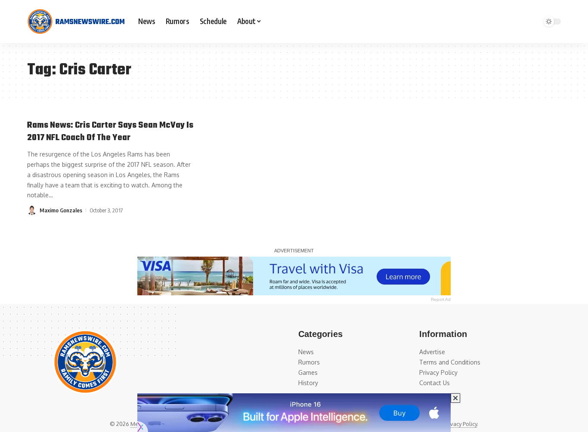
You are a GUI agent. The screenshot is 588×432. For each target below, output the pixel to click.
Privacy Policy (460, 423)
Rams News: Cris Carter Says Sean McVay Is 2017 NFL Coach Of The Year (110, 131)
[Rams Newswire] (75, 21)
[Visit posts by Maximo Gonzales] (32, 210)
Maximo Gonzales (61, 210)
